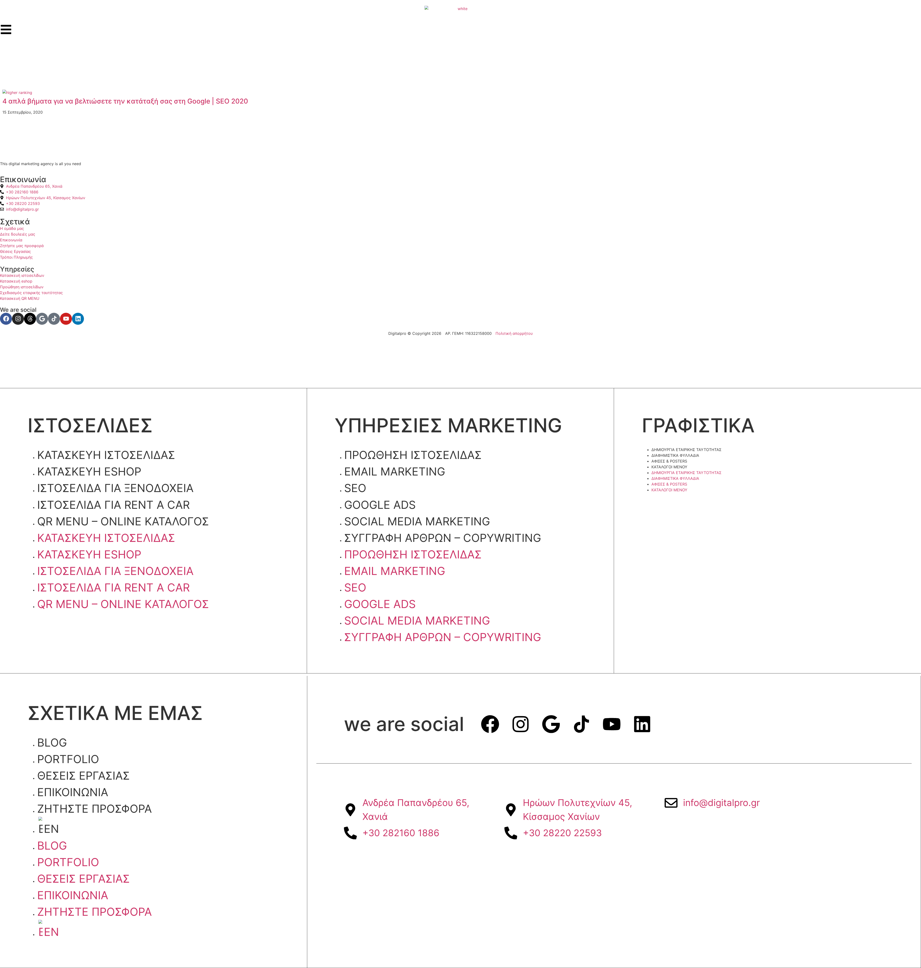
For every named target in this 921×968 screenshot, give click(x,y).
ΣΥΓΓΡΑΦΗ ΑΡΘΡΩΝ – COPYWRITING (442, 538)
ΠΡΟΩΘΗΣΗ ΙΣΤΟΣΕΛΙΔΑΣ (413, 455)
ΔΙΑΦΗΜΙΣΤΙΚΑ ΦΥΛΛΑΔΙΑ (675, 455)
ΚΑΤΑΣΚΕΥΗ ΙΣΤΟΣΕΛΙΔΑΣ (106, 455)
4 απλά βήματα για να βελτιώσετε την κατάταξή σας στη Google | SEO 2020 (125, 101)
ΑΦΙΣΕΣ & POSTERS (669, 461)
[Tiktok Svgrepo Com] (54, 319)
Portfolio (68, 759)
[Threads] (30, 319)
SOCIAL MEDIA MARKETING (417, 521)
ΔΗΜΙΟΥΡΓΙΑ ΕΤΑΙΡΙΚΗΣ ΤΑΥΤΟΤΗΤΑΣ (686, 449)
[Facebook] (6, 319)
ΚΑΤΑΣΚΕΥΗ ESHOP (89, 471)
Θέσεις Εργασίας (83, 775)
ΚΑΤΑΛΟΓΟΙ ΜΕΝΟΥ (669, 466)
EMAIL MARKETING (394, 471)
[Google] (42, 319)
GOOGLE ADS (380, 504)
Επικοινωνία (72, 792)
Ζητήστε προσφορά (94, 808)
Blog (52, 742)
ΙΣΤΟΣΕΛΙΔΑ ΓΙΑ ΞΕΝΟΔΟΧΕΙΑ (115, 488)
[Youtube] (66, 319)
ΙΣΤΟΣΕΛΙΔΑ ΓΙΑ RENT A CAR (113, 504)
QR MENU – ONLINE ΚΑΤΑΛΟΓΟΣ (123, 521)
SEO (355, 488)
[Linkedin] (78, 319)
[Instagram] (18, 319)
